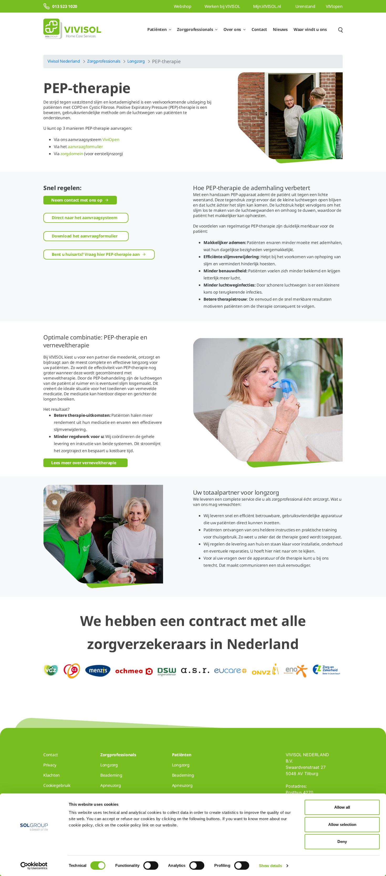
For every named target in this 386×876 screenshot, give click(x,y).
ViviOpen (110, 139)
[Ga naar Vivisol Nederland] (72, 29)
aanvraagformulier (85, 146)
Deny (342, 841)
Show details (270, 865)
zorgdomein (71, 153)
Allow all (342, 807)
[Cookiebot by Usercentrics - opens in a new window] (34, 866)
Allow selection (342, 824)
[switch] (150, 865)
